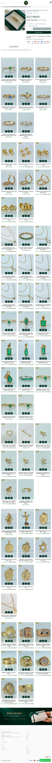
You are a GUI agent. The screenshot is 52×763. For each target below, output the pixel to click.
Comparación (3, 748)
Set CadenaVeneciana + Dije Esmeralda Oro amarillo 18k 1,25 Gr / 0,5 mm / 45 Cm (43, 277)
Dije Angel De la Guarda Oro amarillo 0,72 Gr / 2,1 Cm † (8, 560)
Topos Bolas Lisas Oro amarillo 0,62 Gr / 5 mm (43, 165)
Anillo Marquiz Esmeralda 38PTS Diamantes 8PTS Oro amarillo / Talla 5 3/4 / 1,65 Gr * (26, 334)
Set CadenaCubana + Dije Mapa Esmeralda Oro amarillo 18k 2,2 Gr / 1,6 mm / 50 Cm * (43, 248)
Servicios (27, 748)
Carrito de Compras (4, 749)
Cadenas (27, 735)
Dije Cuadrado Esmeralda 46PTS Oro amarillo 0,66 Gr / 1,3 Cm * (43, 334)
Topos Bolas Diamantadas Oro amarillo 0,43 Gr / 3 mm (9, 165)
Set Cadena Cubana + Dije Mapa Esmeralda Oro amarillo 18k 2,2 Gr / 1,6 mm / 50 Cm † (26, 305)
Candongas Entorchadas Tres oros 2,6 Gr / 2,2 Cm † (26, 192)
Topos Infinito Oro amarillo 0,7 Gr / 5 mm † (9, 219)
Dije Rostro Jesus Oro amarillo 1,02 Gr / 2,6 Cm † (9, 587)
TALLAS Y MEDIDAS (13, 46)
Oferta (6, 10)
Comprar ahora (39, 32)
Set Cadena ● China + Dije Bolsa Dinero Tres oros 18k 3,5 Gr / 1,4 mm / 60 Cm (9, 616)
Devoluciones (28, 751)
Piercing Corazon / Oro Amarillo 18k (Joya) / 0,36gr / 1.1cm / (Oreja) (9, 446)
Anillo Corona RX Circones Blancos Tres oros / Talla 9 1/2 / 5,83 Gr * (43, 673)
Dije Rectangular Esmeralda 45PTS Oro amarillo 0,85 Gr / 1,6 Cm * (43, 362)
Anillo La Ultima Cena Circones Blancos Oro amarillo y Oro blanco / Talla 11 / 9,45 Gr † (26, 701)
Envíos (27, 749)
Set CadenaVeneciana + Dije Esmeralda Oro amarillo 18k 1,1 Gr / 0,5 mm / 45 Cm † (8, 248)
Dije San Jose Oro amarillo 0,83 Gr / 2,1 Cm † (26, 587)
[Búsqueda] (4, 3)
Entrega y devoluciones (32, 25)
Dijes (27, 736)
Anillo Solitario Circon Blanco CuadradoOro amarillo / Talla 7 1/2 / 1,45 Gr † (26, 135)
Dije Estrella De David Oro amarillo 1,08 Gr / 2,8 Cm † (43, 560)
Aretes (27, 739)
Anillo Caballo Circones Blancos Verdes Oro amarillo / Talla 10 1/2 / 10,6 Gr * (26, 673)
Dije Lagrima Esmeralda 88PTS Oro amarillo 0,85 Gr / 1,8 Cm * (26, 362)
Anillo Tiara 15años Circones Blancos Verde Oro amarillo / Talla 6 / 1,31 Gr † (8, 80)
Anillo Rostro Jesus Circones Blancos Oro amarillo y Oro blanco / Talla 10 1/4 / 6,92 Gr (9, 645)
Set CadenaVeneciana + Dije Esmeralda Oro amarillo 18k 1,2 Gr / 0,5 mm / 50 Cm (26, 277)
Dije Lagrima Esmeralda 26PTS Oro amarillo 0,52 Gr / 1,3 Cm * (9, 389)
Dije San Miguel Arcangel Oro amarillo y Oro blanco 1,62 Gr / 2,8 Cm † (26, 531)
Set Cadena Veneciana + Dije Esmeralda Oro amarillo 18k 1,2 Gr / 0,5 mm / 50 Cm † (8, 305)
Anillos (27, 738)
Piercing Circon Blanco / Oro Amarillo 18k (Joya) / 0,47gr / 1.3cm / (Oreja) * (43, 446)
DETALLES (4, 46)
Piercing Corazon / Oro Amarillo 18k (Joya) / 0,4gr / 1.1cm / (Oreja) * (9, 502)
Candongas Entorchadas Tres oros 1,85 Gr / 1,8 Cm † (8, 192)
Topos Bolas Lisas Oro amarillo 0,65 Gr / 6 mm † (26, 219)
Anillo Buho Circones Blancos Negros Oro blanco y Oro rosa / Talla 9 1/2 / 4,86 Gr (43, 645)
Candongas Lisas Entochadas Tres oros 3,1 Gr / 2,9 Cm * (43, 192)
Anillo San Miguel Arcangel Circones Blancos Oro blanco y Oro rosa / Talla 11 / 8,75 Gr (26, 645)
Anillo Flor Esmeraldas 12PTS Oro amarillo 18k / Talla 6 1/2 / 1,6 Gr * (8, 417)
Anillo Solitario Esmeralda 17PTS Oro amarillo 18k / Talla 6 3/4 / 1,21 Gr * (43, 389)
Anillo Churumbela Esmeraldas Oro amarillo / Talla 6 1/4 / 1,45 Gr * (26, 248)
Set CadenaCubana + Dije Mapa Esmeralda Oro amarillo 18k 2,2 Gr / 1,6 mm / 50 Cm (8, 277)
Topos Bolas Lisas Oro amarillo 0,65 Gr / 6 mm (26, 165)
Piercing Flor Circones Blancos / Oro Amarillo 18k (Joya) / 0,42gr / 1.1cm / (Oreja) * (9, 473)
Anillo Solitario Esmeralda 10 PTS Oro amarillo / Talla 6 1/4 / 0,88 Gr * (9, 334)
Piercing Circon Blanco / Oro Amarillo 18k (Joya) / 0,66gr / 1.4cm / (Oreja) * (26, 473)
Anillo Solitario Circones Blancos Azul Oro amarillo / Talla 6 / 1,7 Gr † (8, 107)
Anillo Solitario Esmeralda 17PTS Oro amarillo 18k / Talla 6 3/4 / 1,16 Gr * (26, 417)
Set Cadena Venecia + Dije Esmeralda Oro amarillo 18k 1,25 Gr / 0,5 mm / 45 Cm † (43, 305)
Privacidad (28, 752)
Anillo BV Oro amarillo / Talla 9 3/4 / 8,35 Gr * (9, 673)
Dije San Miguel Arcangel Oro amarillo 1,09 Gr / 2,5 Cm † (43, 531)
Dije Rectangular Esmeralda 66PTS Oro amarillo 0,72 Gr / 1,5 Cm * (9, 362)
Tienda (2, 6)
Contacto (27, 746)
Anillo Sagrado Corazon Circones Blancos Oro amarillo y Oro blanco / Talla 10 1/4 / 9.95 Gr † (9, 701)
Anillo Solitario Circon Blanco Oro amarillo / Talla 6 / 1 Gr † (26, 80)
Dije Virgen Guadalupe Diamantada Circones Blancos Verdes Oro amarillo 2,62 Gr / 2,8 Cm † (8, 531)
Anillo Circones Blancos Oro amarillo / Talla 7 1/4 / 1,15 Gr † (43, 107)
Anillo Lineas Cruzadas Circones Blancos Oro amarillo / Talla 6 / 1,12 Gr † (9, 135)
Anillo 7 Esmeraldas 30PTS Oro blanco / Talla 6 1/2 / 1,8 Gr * (26, 389)
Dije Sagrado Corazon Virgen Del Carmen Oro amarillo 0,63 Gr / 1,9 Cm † (26, 560)
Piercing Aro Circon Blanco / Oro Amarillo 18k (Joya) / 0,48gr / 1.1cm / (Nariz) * (26, 502)
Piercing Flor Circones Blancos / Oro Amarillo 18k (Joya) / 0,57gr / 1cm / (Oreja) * (43, 473)
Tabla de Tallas (30, 23)
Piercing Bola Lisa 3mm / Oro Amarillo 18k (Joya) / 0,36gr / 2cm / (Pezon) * (25, 446)
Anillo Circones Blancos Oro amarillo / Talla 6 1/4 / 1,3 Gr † (43, 80)
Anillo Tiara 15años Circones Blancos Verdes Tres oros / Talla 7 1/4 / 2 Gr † (26, 107)
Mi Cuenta (3, 746)
